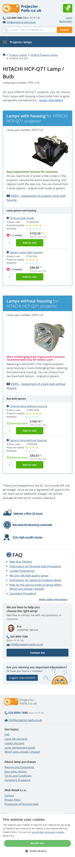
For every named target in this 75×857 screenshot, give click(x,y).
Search (64, 29)
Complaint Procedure (22, 593)
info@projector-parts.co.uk (21, 22)
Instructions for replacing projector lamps (35, 580)
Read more (8, 835)
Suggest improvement (22, 677)
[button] (37, 851)
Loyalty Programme (21, 571)
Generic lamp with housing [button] (26, 252)
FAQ (7, 734)
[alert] (37, 835)
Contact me (37, 652)
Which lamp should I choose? (22, 751)
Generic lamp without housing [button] (28, 440)
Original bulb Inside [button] (22, 218)
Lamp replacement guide (20, 747)
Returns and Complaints (19, 767)
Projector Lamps (18, 55)
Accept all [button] (37, 843)
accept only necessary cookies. (48, 832)
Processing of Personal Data (21, 804)
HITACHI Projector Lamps (44, 55)
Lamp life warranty (16, 739)
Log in (69, 17)
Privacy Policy (13, 799)
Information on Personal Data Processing (35, 566)
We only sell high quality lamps (28, 575)
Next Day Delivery (20, 561)
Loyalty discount (14, 743)
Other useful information (53, 599)
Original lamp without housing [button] (28, 406)
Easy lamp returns (16, 771)
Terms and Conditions (18, 775)
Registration (65, 21)
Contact (9, 795)
